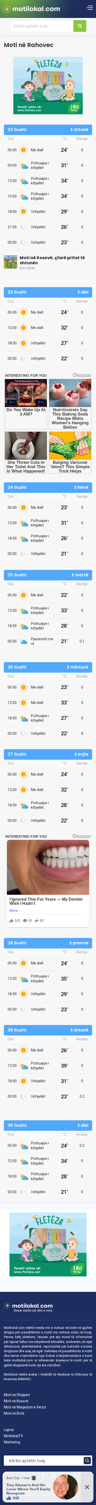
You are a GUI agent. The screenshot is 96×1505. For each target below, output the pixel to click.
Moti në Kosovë (16, 1401)
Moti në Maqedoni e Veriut (25, 1407)
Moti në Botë (14, 1413)
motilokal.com (22, 1360)
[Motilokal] (31, 9)
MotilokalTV (13, 1436)
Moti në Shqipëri (17, 1395)
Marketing (12, 1442)
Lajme (9, 1430)
